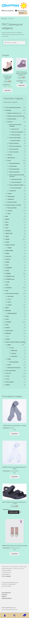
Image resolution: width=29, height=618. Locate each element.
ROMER (7, 262)
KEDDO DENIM (9, 250)
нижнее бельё (11, 157)
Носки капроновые (14, 169)
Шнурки (9, 305)
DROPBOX (8, 230)
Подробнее (7, 90)
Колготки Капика (14, 143)
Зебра (7, 316)
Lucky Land (8, 256)
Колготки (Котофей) (14, 137)
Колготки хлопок (15, 134)
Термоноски (12, 190)
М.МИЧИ (8, 327)
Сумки (9, 213)
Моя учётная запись (5, 615)
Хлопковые (14, 356)
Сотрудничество (6, 592)
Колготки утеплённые (17, 132)
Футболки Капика (12, 202)
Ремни (9, 302)
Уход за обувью (10, 382)
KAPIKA (7, 239)
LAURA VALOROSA (12, 313)
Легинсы (9, 154)
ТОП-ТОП (8, 373)
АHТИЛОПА (9, 287)
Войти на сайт (14, 512)
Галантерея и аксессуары (12, 293)
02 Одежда (8, 110)
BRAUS (9, 345)
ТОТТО (7, 379)
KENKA (7, 253)
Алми (7, 290)
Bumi (7, 227)
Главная (5, 18)
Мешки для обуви (12, 207)
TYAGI (7, 285)
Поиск (14, 615)
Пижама (9, 193)
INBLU (7, 236)
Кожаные (13, 353)
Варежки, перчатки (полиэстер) (15, 116)
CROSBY (9, 247)
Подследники (11, 196)
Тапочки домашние (11, 370)
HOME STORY (9, 233)
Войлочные (14, 350)
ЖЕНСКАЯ (8, 310)
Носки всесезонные (14, 163)
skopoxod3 (8, 576)
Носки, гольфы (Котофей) (16, 185)
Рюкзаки (9, 210)
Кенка (7, 319)
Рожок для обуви (13, 362)
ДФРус (7, 307)
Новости (4, 596)
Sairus (7, 265)
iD (7, 336)
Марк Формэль (9, 330)
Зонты (9, 299)
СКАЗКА (8, 339)
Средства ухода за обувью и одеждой (15, 342)
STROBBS (8, 273)
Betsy (7, 222)
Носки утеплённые (14, 172)
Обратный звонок (22, 10)
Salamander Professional (13, 367)
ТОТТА (7, 376)
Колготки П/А (15, 129)
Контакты (4, 594)
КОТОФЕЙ (8, 322)
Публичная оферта (7, 598)
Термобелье (10, 199)
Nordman (8, 259)
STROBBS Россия (10, 276)
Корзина (22, 614)
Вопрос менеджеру (8, 10)
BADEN (7, 219)
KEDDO (7, 242)
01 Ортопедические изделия (13, 107)
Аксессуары (10, 296)
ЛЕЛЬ (7, 325)
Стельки (11, 347)
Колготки (9, 121)
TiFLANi (8, 282)
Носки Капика (13, 166)
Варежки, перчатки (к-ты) (14, 113)
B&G (7, 216)
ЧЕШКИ (8, 384)
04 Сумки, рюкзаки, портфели (13, 205)
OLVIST (9, 365)
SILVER (7, 270)
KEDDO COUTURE (10, 245)
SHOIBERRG (9, 267)
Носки (9, 160)
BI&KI (7, 225)
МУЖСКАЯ (8, 333)
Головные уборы (11, 119)
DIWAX (9, 359)
